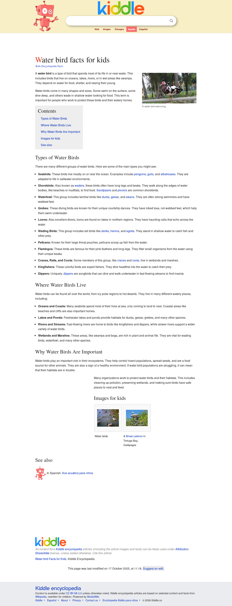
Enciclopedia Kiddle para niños (120, 600)
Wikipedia (40, 596)
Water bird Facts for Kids (50, 559)
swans (130, 197)
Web (97, 29)
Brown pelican (134, 436)
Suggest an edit (153, 568)
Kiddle (38, 600)
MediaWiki (93, 596)
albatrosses (168, 174)
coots (135, 260)
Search (171, 21)
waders (79, 185)
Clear (164, 21)
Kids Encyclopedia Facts (49, 66)
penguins (140, 174)
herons (114, 231)
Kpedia (131, 29)
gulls (150, 174)
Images (107, 29)
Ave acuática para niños (77, 473)
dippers (68, 273)
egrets (130, 231)
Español (143, 29)
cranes (121, 260)
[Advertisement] (115, 43)
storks (105, 231)
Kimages (119, 29)
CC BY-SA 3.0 (74, 593)
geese (115, 197)
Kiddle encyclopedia (69, 549)
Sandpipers (103, 190)
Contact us (92, 600)
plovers (122, 190)
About (64, 600)
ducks (105, 197)
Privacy (76, 600)
